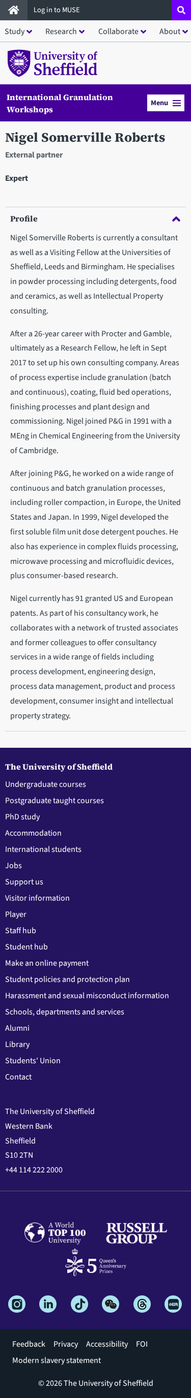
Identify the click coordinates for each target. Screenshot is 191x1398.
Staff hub (20, 930)
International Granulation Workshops (60, 103)
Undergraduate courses (45, 784)
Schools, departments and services (64, 1012)
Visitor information (37, 898)
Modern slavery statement (56, 1360)
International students (43, 849)
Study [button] (14, 31)
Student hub (26, 946)
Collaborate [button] (118, 31)
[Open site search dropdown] (181, 10)
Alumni (17, 1028)
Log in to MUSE (57, 10)
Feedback (28, 1344)
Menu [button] (159, 103)
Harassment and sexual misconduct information (87, 995)
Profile (24, 218)
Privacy (65, 1344)
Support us (24, 881)
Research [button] (61, 31)
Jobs (13, 865)
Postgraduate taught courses (54, 800)
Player (15, 914)
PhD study (22, 816)
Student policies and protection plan (67, 979)
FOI (142, 1344)
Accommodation (33, 833)
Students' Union (33, 1060)
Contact (18, 1077)
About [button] (169, 31)
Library (17, 1044)
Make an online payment (47, 963)
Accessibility (107, 1344)
